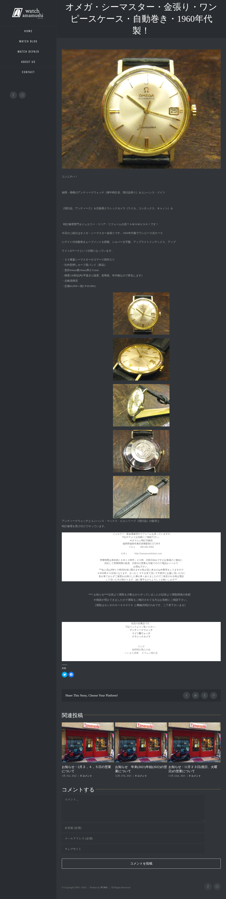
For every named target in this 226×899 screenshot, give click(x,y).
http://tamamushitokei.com (148, 553)
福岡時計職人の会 (141, 649)
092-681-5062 (147, 547)
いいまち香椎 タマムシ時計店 (141, 653)
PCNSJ (104, 887)
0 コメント (88, 776)
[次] (218, 750)
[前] (64, 750)
